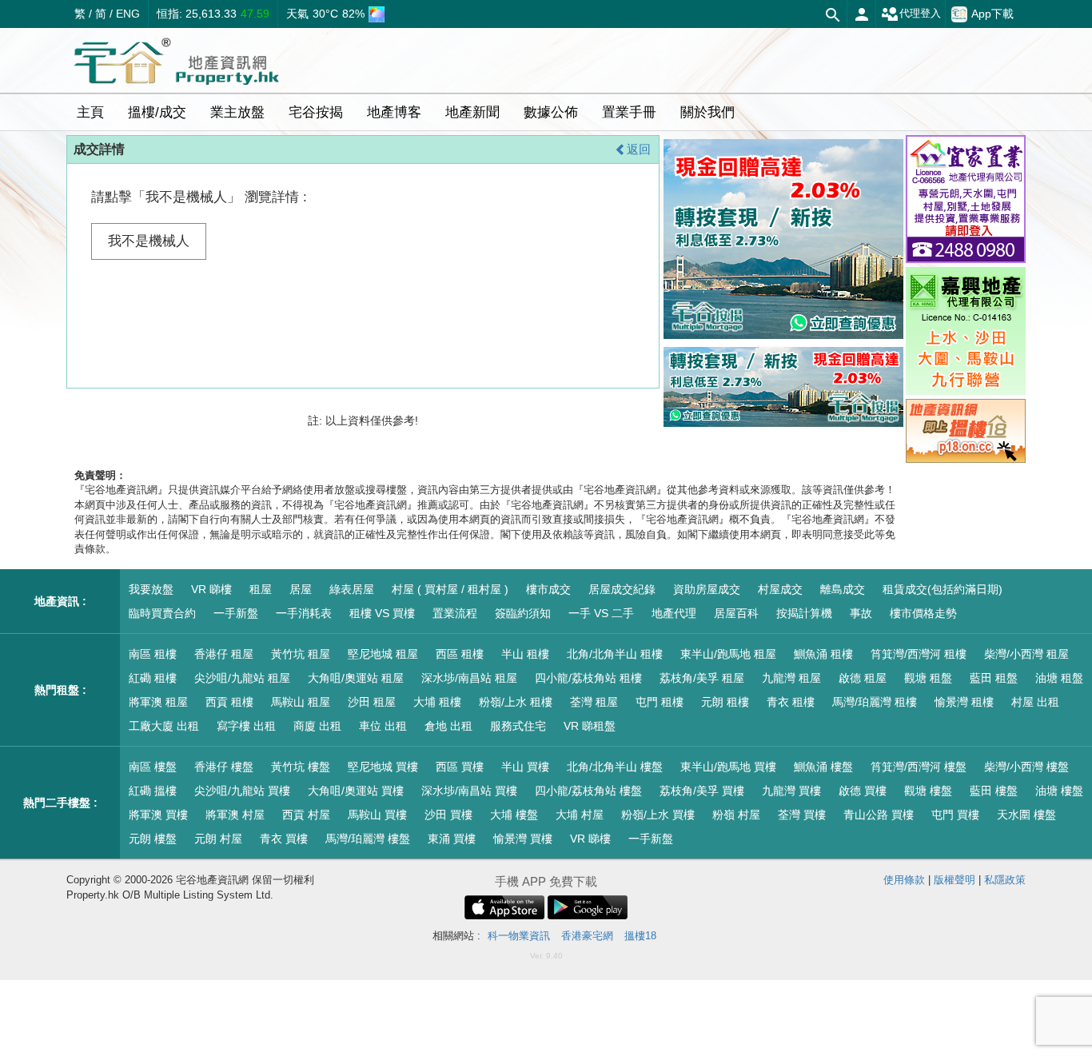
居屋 (300, 589)
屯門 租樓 (659, 701)
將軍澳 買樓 (158, 814)
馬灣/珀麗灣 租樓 (874, 701)
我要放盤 (151, 589)
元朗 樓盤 (153, 838)
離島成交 (842, 589)
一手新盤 (235, 613)
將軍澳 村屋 (235, 814)
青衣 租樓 (791, 701)
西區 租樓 (460, 654)
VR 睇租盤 (590, 725)
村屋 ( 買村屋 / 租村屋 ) (450, 589)
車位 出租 (383, 725)
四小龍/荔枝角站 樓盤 (588, 790)
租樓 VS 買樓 (382, 613)
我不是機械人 (148, 241)
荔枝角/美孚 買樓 (702, 790)
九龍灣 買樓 (791, 790)
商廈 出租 (317, 725)
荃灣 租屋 (594, 701)
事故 (861, 613)
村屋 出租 (1035, 701)
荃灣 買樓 (802, 814)
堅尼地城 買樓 (383, 766)
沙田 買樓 (448, 814)
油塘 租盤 (1059, 677)
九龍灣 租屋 (791, 677)
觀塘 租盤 (928, 677)
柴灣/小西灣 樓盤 (1026, 766)
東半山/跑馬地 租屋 (728, 654)
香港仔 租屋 (223, 654)
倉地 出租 (448, 725)
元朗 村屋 (218, 838)
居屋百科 (736, 613)
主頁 (90, 112)
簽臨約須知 (523, 613)
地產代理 (674, 613)
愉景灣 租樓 (964, 701)
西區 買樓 (460, 766)
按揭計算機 (804, 613)
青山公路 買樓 (878, 814)
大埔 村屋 (580, 814)
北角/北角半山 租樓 (615, 654)
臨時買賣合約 (162, 613)
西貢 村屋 (306, 814)
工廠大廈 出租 (164, 725)
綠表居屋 (351, 589)
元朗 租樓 (725, 701)
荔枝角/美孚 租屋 (702, 677)
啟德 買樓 (863, 790)
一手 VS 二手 (601, 613)
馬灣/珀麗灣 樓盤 (367, 838)
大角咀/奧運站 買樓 (356, 790)
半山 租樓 (525, 654)
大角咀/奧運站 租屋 (356, 677)
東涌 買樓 (452, 838)
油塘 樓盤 (1059, 790)
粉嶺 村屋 (736, 814)
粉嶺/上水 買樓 (658, 814)
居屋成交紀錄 (622, 589)
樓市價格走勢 (923, 613)
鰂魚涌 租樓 (823, 654)
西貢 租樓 (229, 701)
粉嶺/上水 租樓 (515, 701)
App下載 (992, 13)
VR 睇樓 (211, 589)
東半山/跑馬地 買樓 (728, 766)
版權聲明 (954, 880)
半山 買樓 (525, 766)
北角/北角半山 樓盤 (615, 766)
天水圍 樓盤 (1026, 814)
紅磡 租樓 (153, 677)
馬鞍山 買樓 (377, 814)
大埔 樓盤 (514, 814)
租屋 (260, 589)
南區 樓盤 (153, 766)
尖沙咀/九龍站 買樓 (242, 790)
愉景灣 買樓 (522, 838)
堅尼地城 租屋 (383, 654)
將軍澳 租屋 (158, 701)
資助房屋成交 (706, 589)
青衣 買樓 (284, 838)
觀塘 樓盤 (928, 790)
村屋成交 (780, 589)
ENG (128, 13)
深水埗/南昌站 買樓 (469, 790)
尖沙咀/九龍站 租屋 (242, 677)
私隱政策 (1005, 880)
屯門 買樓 (955, 814)
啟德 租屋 (863, 677)
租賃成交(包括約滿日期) (942, 589)
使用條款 (904, 880)
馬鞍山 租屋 (300, 701)
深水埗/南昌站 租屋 (469, 677)
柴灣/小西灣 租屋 (1026, 654)
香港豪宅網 (587, 936)
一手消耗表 (304, 613)
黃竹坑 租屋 (300, 654)
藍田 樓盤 (994, 790)
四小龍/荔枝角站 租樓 (588, 677)
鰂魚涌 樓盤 (823, 766)
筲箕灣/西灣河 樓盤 (918, 766)
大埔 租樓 (437, 701)
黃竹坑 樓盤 (300, 766)
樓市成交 (548, 589)
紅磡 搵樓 (153, 790)
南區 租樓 (153, 654)
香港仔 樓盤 (223, 766)
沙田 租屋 (372, 701)
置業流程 (454, 613)
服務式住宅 (518, 725)
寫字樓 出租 (246, 725)
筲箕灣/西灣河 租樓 (918, 654)
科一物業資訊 (519, 936)
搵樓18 (640, 936)
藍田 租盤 (994, 677)
